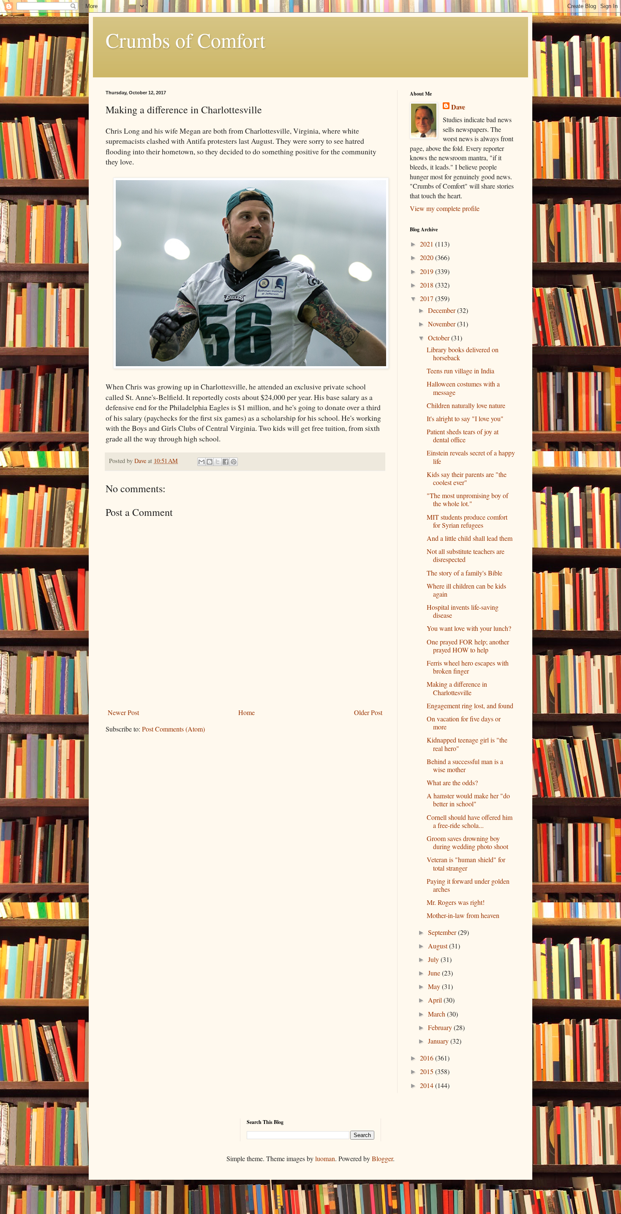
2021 (427, 243)
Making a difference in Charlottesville (457, 688)
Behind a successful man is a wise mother (465, 765)
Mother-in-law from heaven (463, 915)
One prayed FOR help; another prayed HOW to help (468, 645)
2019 (427, 271)
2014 (427, 1085)
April (436, 999)
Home (246, 712)
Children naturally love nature (466, 405)
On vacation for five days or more (464, 722)
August (438, 945)
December (442, 310)
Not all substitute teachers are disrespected (465, 555)
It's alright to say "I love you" (465, 418)
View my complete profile (444, 208)
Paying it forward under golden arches (468, 885)
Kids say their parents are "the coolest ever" (467, 478)
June (435, 972)
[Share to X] (217, 462)
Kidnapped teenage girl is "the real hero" (467, 743)
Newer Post (123, 712)
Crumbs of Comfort (185, 39)
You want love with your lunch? (469, 628)
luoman (325, 1158)
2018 (427, 284)
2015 (427, 1071)
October (439, 337)
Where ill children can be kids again (466, 589)
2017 (427, 298)
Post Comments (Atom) (173, 728)
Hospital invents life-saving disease (462, 611)
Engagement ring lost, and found (470, 705)
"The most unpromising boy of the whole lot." (467, 499)
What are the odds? (452, 782)
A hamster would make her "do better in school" (468, 799)
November (442, 323)
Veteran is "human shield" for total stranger (466, 863)
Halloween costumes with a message (463, 387)
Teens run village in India (460, 370)
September (443, 932)
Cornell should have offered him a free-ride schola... (469, 821)
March (437, 1013)
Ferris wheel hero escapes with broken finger (468, 666)
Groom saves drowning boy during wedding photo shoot (467, 842)
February (441, 1027)
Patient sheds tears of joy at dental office (462, 435)
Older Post (368, 712)
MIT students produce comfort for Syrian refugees (467, 520)
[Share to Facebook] (225, 462)
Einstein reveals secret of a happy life (471, 456)
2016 (427, 1057)
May (435, 986)
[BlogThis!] (209, 462)
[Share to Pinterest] (233, 462)
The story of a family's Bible (464, 572)
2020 (427, 257)
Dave (458, 107)
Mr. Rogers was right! (456, 902)
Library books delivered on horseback (462, 353)
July (434, 959)
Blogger (382, 1158)
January (439, 1040)
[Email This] (201, 462)
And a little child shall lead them (469, 538)
